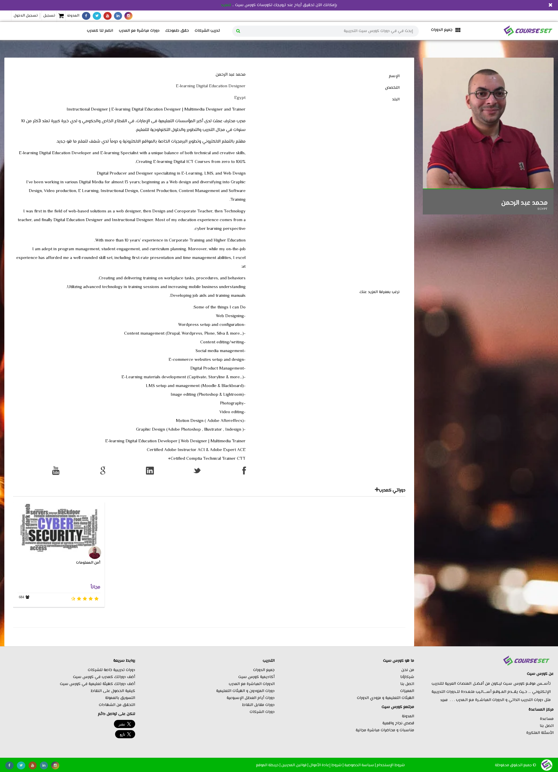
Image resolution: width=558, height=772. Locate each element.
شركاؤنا (407, 677)
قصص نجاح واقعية (398, 723)
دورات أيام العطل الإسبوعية (251, 698)
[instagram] (128, 16)
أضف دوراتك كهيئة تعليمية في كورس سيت (97, 684)
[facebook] (86, 16)
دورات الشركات (262, 712)
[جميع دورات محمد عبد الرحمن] (377, 490)
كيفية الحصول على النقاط (113, 691)
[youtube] (107, 16)
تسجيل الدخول (26, 16)
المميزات (407, 691)
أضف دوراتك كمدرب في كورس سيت (104, 677)
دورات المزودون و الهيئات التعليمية (245, 691)
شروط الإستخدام (391, 765)
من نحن (407, 670)
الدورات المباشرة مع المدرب (252, 684)
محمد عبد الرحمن (524, 203)
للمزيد (226, 5)
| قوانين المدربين (294, 765)
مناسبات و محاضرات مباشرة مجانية (385, 730)
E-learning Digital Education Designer (211, 86)
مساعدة (547, 719)
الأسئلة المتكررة (540, 733)
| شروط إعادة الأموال (326, 765)
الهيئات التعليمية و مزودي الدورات (385, 698)
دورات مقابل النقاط (258, 705)
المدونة (73, 16)
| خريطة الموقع (268, 765)
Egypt (240, 98)
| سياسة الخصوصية (360, 765)
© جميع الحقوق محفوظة (515, 765)
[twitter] (97, 16)
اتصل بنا (547, 726)
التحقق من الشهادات (117, 705)
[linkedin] (118, 16)
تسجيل (49, 16)
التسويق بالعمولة (120, 698)
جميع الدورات (264, 670)
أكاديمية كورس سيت (256, 677)
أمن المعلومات (88, 563)
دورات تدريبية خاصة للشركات (111, 670)
